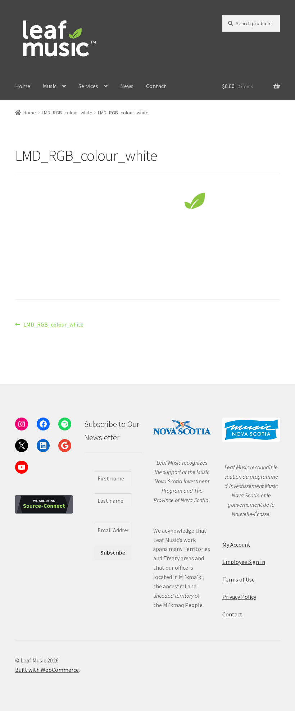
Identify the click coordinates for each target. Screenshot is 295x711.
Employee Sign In (243, 561)
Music (49, 86)
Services (88, 86)
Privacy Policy (239, 596)
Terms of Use (238, 579)
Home (22, 86)
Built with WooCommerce (47, 669)
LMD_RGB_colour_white (67, 112)
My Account (236, 544)
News (126, 86)
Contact (156, 86)
